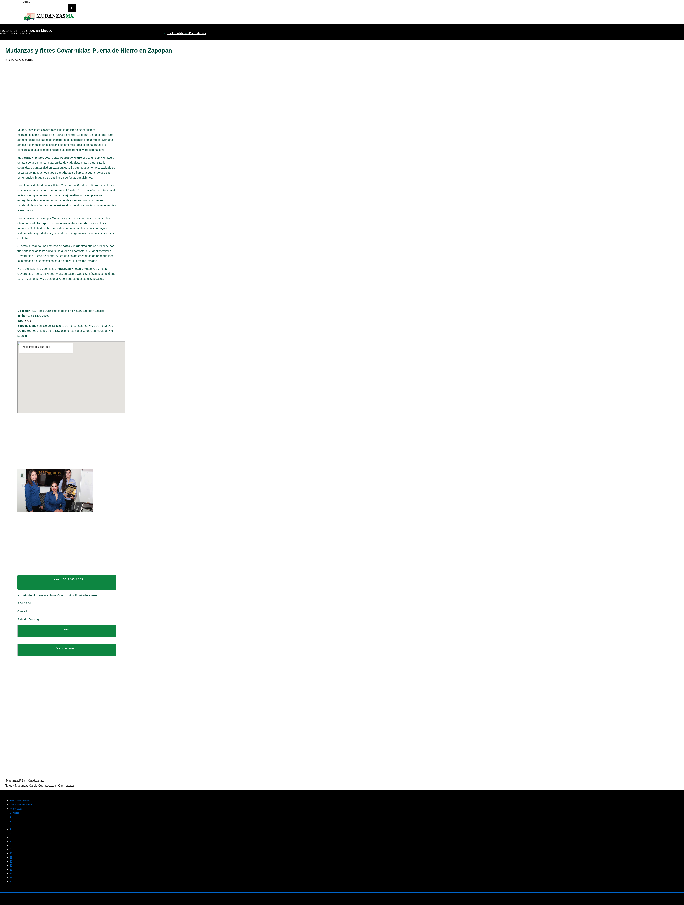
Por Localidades (178, 33)
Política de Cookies (20, 800)
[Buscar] (72, 8)
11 (11, 857)
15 (11, 873)
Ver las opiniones (66, 648)
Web (28, 320)
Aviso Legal (16, 808)
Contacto (14, 813)
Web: (67, 629)
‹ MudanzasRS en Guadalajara (24, 780)
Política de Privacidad (21, 804)
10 (11, 853)
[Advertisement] (66, 101)
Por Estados (197, 33)
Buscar (26, 2)
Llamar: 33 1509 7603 (67, 579)
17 (11, 881)
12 (11, 861)
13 (11, 865)
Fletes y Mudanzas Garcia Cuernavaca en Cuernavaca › (39, 785)
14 (11, 869)
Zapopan (27, 60)
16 (11, 877)
